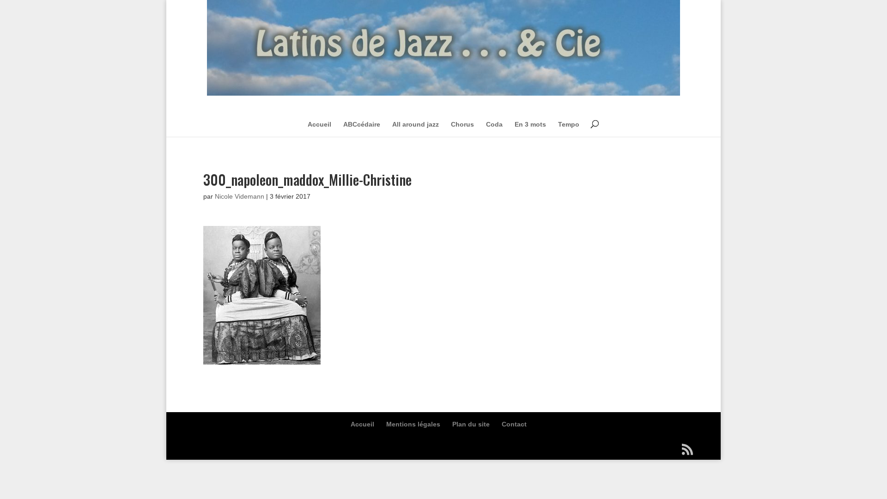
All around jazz (415, 124)
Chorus (462, 124)
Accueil (319, 124)
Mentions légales (413, 424)
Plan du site (471, 424)
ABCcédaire (361, 124)
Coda (494, 124)
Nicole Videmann (239, 196)
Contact (514, 424)
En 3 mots (530, 124)
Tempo (568, 124)
